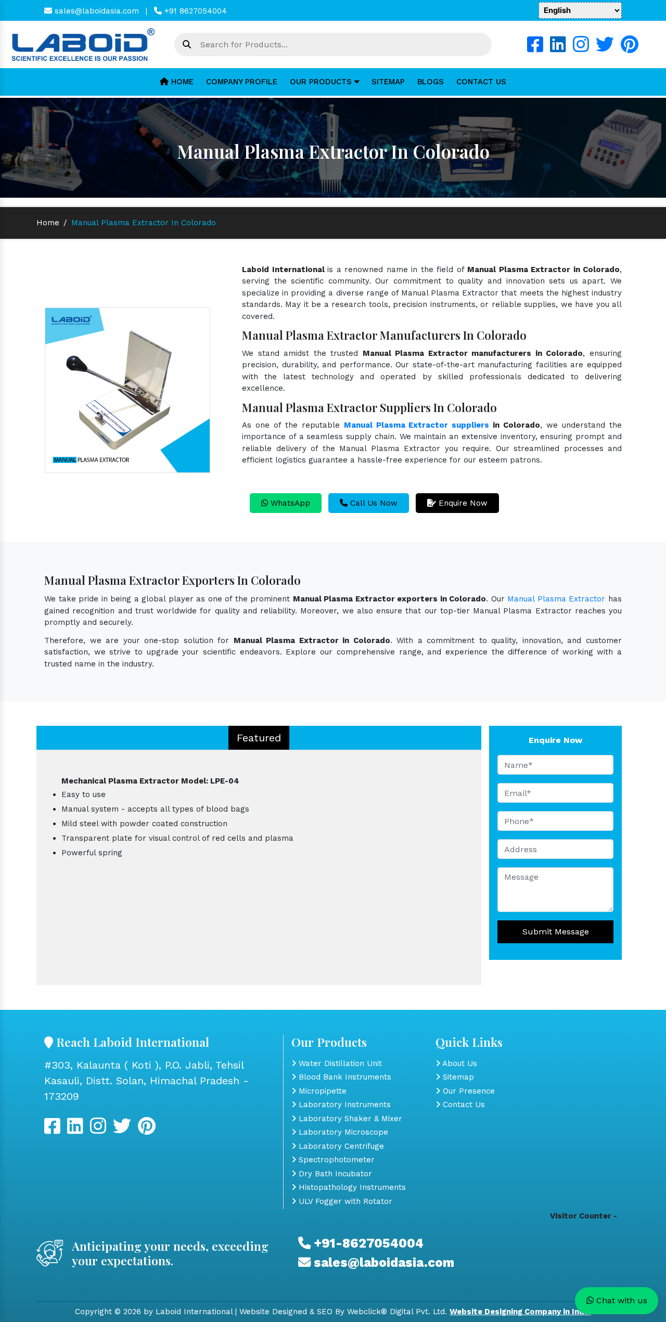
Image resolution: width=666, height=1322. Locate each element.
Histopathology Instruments (351, 1187)
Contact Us (481, 81)
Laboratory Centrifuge (340, 1146)
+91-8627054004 (367, 1243)
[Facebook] (535, 48)
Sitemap (388, 81)
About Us (458, 1063)
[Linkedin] (558, 48)
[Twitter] (605, 48)
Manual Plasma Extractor (556, 599)
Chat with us (620, 1300)
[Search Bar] (187, 45)
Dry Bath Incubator (334, 1173)
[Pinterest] (629, 48)
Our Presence (467, 1091)
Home (181, 81)
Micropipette (321, 1091)
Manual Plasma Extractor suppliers (417, 425)
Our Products (322, 81)
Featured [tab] (259, 737)
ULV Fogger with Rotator (344, 1201)
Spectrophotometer (335, 1159)
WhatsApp (289, 503)
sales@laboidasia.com (95, 11)
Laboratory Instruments (343, 1104)
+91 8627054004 (194, 11)
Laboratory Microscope (342, 1132)
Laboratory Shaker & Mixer (349, 1118)
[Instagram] (581, 48)
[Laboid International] (83, 43)
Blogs (430, 81)
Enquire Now (462, 503)
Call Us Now (373, 503)
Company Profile (241, 81)
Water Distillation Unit (339, 1063)
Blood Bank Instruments (343, 1077)
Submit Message (555, 931)
